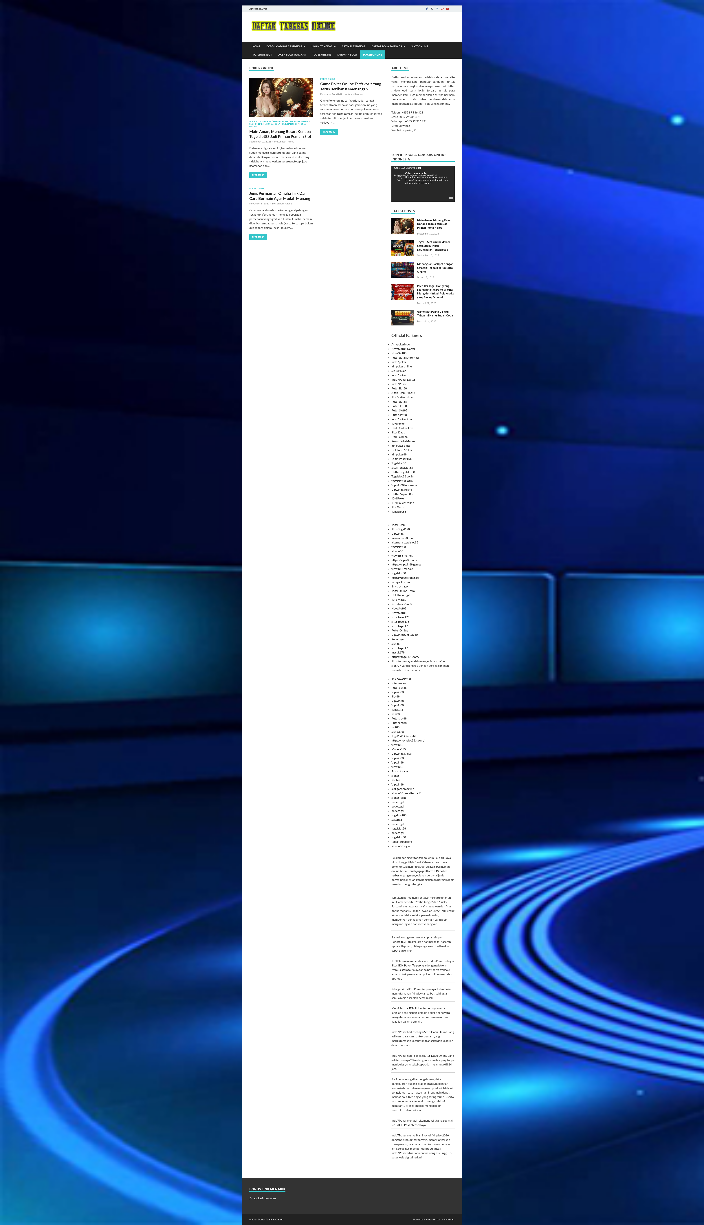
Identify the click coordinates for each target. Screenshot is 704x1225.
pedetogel (397, 802)
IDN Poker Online (402, 502)
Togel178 (397, 709)
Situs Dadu (398, 432)
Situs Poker (398, 370)
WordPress (433, 1219)
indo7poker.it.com (402, 419)
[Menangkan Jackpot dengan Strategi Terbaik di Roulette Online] (402, 264)
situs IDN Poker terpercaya (419, 989)
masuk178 (398, 652)
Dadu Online (399, 436)
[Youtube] (447, 9)
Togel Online (321, 54)
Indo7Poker (398, 384)
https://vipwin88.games (406, 564)
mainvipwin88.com (403, 538)
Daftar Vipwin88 (401, 494)
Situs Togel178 (400, 529)
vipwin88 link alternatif (406, 793)
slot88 (395, 727)
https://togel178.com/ (405, 656)
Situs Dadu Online (435, 1032)
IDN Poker (398, 423)
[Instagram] (437, 9)
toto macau (398, 683)
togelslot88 (398, 546)
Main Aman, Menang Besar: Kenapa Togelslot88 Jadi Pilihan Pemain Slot (434, 223)
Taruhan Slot (262, 54)
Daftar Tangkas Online (270, 1219)
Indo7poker (398, 362)
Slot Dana (397, 731)
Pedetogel (397, 639)
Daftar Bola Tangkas (386, 46)
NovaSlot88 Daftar (403, 348)
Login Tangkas (321, 46)
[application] (423, 184)
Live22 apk (439, 910)
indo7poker (398, 375)
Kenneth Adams (285, 141)
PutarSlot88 (399, 388)
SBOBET (396, 819)
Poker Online (372, 54)
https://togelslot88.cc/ (405, 577)
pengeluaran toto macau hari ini (411, 1092)
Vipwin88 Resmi (401, 489)
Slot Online (419, 46)
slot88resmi (398, 797)
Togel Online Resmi (403, 590)
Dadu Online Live (402, 428)
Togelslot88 (398, 463)
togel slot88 (398, 815)
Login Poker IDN (401, 458)
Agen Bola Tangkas (292, 54)
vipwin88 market (402, 555)
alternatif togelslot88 (404, 542)
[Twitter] (432, 9)
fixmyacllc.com (400, 582)
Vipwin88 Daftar (401, 753)
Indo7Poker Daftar (403, 379)
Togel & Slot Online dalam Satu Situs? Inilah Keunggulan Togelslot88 (433, 245)
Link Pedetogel (400, 595)
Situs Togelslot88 (402, 467)
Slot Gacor (398, 507)
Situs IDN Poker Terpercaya (408, 965)
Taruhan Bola (347, 54)
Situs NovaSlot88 (402, 604)
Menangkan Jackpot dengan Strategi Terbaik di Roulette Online (435, 267)
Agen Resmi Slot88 (403, 392)
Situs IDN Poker (401, 1125)
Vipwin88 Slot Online (404, 634)
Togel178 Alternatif (403, 736)
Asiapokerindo (400, 344)
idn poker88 (399, 454)
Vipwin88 (397, 533)
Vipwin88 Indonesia (404, 485)
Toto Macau (398, 599)
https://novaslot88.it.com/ (407, 740)
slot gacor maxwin (402, 788)
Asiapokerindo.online (262, 1198)
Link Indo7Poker (401, 450)
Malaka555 (398, 749)
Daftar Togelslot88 (403, 472)
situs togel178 (400, 617)
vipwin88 (397, 551)
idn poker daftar (401, 445)
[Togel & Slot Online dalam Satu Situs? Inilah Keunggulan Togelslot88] (402, 242)
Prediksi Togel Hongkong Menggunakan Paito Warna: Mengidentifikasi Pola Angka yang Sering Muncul (435, 291)
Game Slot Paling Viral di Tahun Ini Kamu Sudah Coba (435, 313)
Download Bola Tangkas (284, 46)
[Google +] (442, 9)
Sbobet (395, 780)
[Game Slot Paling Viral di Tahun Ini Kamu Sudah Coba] (402, 312)
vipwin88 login (400, 846)
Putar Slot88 (399, 410)
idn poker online (401, 366)
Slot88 (395, 643)
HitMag (449, 1219)
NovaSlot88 (398, 353)
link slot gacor (400, 586)
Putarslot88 (399, 687)
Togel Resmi (398, 524)
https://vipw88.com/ (404, 560)
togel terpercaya (401, 841)
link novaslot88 (401, 678)
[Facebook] (427, 9)
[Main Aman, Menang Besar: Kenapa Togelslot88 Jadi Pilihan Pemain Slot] (281, 97)
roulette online (299, 121)
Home (256, 46)
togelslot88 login (402, 480)
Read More (256, 174)
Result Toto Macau (403, 441)
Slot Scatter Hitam (402, 397)
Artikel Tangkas (353, 46)
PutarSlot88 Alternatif (405, 357)
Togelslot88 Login (402, 476)
